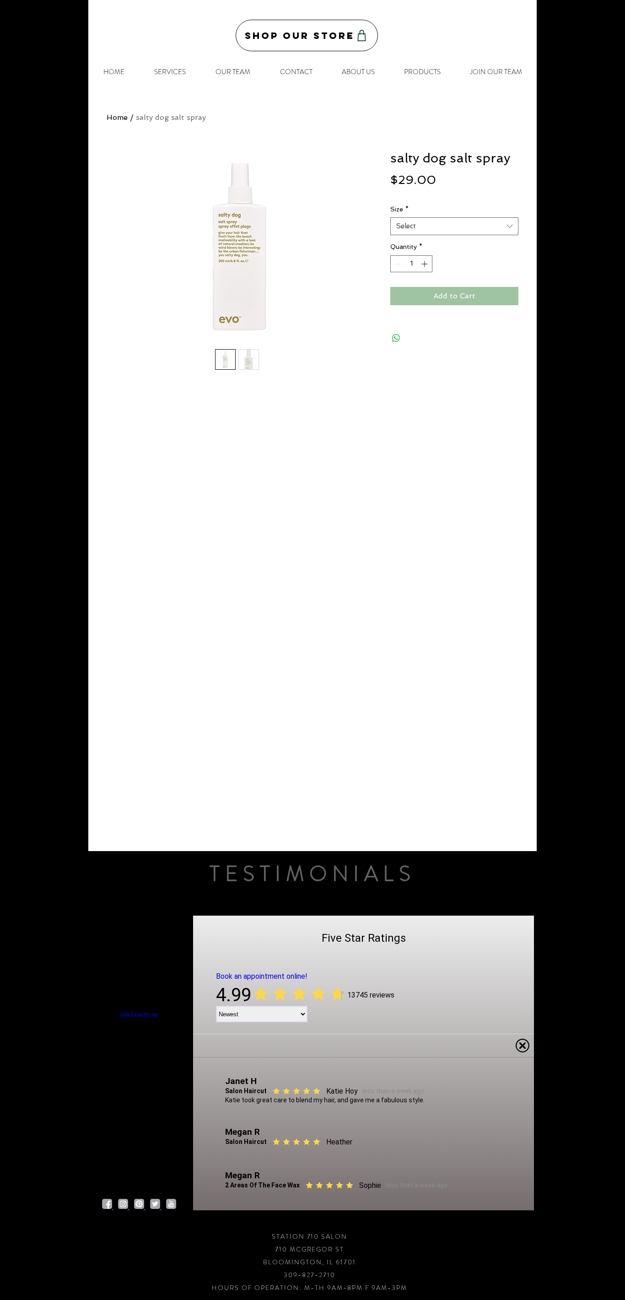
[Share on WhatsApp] (396, 338)
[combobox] (454, 226)
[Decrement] (397, 264)
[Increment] (425, 264)
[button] (169, 72)
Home (117, 117)
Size (399, 209)
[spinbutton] (411, 264)
